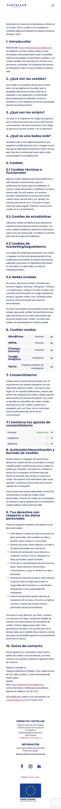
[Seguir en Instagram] (30, 766)
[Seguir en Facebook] (22, 766)
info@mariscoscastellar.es (30, 738)
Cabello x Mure (34, 777)
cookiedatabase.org (15, 700)
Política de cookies (30, 751)
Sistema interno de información (30, 754)
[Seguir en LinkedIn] (39, 766)
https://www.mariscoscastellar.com (35, 47)
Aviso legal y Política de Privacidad (31, 748)
